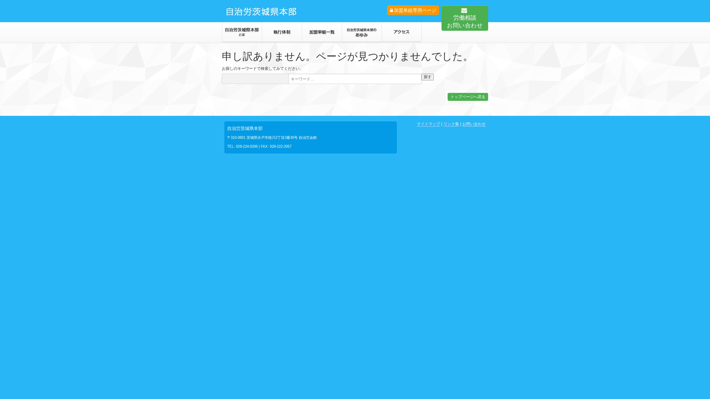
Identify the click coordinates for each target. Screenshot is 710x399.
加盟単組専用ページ (415, 10)
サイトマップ (428, 124)
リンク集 (451, 124)
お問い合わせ (474, 124)
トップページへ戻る (467, 96)
